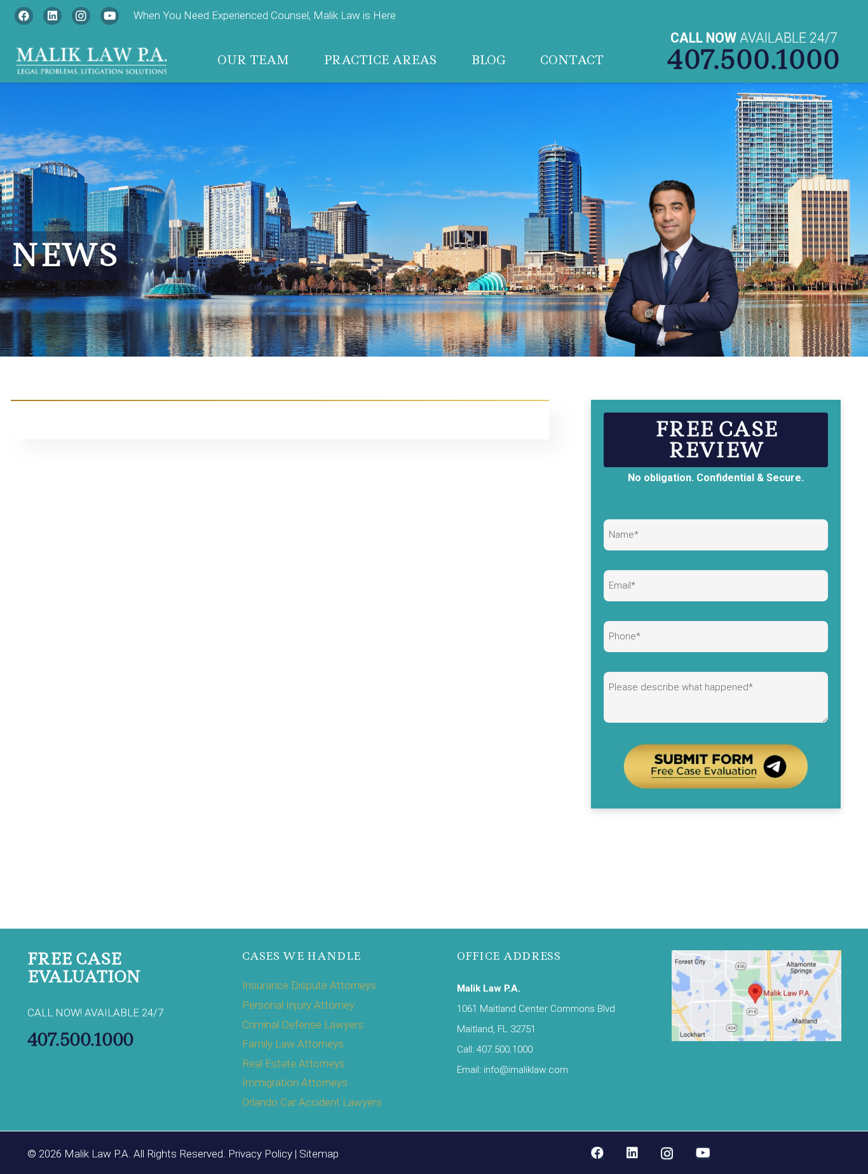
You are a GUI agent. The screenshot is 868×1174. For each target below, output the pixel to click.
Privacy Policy (260, 1153)
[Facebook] (24, 16)
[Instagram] (81, 16)
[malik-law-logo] (90, 60)
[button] (299, 60)
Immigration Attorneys (295, 1082)
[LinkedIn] (52, 16)
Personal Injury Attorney (298, 1005)
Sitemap (319, 1153)
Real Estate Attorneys (293, 1063)
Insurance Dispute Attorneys (309, 985)
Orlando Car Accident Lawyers (312, 1102)
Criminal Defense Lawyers (302, 1024)
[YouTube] (109, 16)
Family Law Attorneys (293, 1043)
